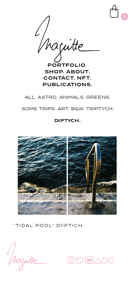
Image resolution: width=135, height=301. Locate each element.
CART (98, 7)
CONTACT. (59, 78)
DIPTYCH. (67, 120)
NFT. (84, 78)
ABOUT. (78, 72)
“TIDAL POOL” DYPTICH (48, 225)
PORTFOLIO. (67, 65)
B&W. (78, 109)
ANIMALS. (72, 97)
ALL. (30, 97)
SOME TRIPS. (39, 109)
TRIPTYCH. (100, 109)
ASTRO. (47, 97)
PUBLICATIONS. (67, 84)
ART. (63, 109)
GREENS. (98, 97)
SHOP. (55, 72)
